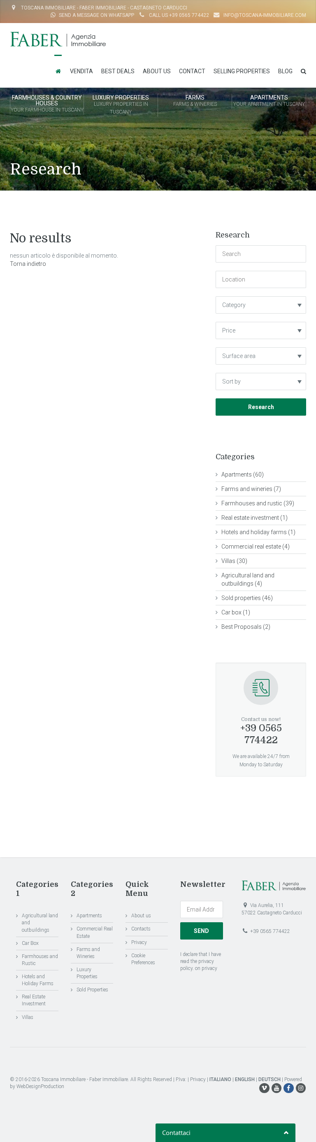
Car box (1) (235, 612)
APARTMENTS (269, 100)
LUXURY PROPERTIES (121, 104)
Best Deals (118, 71)
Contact (192, 71)
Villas (27, 1017)
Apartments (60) (242, 474)
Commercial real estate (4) (255, 546)
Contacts (141, 929)
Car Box (30, 943)
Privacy (139, 942)
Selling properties (242, 71)
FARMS (195, 100)
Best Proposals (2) (245, 626)
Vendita (81, 71)
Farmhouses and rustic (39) (257, 503)
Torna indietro (28, 263)
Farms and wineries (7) (251, 489)
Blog (285, 71)
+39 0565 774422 (261, 734)
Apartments (89, 916)
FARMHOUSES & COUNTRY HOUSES (47, 103)
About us (157, 71)
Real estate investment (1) (254, 517)
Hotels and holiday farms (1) (258, 532)
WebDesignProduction (40, 1086)
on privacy (206, 968)
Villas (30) (234, 561)
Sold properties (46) (247, 598)
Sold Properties (92, 990)
